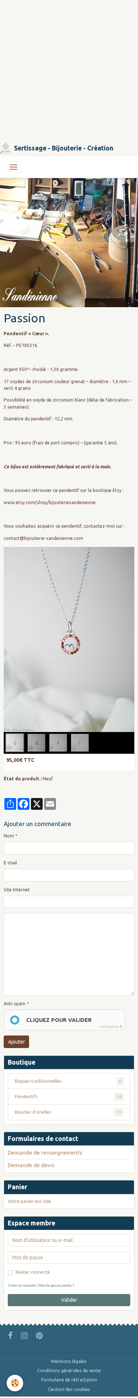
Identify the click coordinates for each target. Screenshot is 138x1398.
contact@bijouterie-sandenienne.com (43, 538)
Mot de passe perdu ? (56, 1285)
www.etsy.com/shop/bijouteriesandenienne (50, 502)
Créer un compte (22, 1285)
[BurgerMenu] (13, 167)
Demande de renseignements (45, 1152)
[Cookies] (15, 1383)
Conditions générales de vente (69, 1370)
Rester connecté (32, 1272)
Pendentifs (68, 1096)
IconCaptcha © (111, 1026)
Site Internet (17, 889)
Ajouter (16, 1042)
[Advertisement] (69, 69)
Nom (9, 835)
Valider (69, 1300)
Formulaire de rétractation (69, 1379)
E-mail (10, 862)
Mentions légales (69, 1361)
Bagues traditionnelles (68, 1081)
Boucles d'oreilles (68, 1112)
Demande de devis (31, 1165)
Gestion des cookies (69, 1389)
